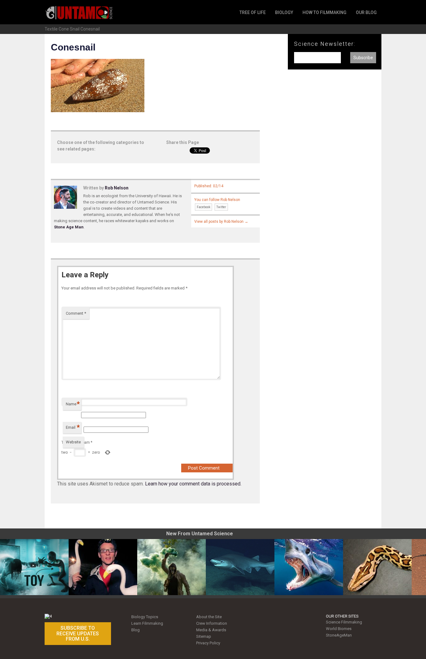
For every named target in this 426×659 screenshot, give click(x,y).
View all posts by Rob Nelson (221, 221)
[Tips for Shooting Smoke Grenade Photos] (171, 567)
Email (73, 427)
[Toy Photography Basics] (34, 567)
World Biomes (338, 628)
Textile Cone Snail (62, 28)
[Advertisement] (334, 177)
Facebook (203, 207)
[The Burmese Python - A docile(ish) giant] (377, 567)
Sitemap (203, 636)
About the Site (209, 616)
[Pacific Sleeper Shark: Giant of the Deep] (240, 567)
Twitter (221, 207)
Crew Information (211, 623)
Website (73, 442)
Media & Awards (211, 630)
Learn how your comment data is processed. (193, 484)
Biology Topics (144, 616)
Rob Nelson (116, 187)
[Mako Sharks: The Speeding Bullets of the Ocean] (308, 567)
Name (73, 404)
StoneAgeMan (339, 635)
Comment (76, 313)
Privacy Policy (208, 643)
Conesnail (90, 28)
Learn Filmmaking (147, 623)
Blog (135, 630)
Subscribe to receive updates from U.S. (77, 633)
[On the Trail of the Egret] (103, 567)
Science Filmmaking (344, 622)
